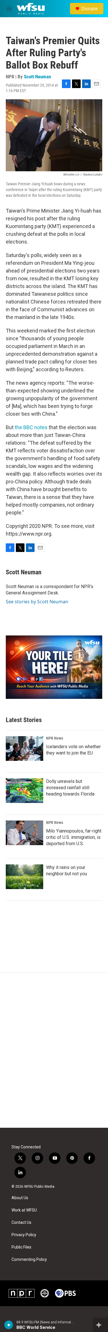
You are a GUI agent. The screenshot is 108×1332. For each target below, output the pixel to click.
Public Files (21, 1247)
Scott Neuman (37, 76)
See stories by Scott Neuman (37, 601)
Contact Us (21, 1222)
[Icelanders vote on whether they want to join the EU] (24, 748)
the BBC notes (31, 427)
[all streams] (100, 1325)
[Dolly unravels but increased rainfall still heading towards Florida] (24, 790)
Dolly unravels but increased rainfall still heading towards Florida (70, 788)
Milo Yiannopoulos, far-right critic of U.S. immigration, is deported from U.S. (73, 837)
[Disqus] (54, 1050)
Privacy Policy (24, 1235)
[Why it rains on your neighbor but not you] (24, 876)
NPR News (54, 738)
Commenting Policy (29, 1259)
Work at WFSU (24, 1210)
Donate (90, 8)
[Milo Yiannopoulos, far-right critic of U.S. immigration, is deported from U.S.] (24, 832)
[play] (8, 1325)
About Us (20, 1198)
